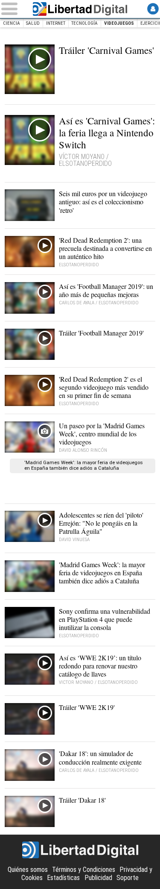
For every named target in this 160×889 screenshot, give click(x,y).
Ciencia (11, 23)
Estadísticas (63, 878)
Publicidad (98, 878)
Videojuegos (119, 23)
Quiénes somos (28, 869)
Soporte (127, 878)
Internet (55, 23)
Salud (33, 23)
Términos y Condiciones (83, 869)
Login (153, 9)
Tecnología (84, 23)
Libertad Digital (80, 9)
